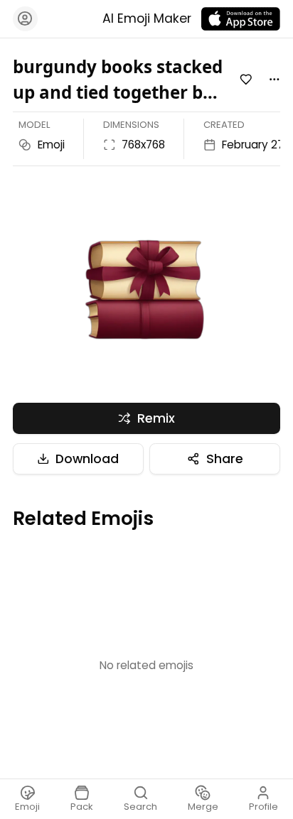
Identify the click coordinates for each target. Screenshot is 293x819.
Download (87, 458)
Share (224, 458)
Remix (156, 418)
